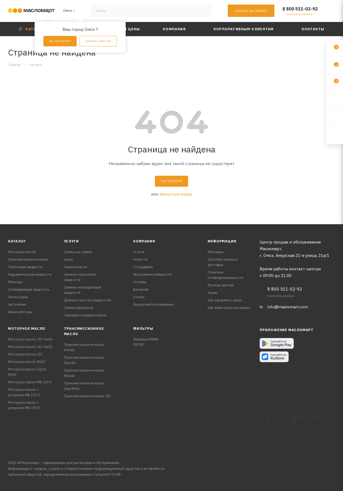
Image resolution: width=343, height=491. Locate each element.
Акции (212, 292)
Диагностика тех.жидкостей (87, 300)
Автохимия (17, 304)
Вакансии (140, 289)
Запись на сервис (78, 252)
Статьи (138, 297)
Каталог (17, 241)
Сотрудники (143, 267)
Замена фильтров (78, 307)
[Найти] (204, 10)
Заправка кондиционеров (85, 315)
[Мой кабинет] (332, 12)
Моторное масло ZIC (25, 354)
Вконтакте (273, 423)
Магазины (215, 252)
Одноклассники (328, 423)
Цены (68, 259)
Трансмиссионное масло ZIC (87, 396)
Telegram (301, 423)
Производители (221, 285)
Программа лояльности (152, 274)
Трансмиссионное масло (28, 259)
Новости (140, 259)
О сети (138, 252)
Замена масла (75, 267)
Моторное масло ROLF (26, 361)
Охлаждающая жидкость (28, 289)
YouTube (314, 423)
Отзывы (139, 282)
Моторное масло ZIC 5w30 (30, 346)
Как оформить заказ (225, 300)
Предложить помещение (153, 304)
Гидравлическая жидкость (29, 274)
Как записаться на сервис (229, 307)
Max (287, 423)
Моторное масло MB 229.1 (30, 382)
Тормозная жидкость (25, 267)
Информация (222, 241)
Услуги (71, 241)
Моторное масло (22, 252)
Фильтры (15, 282)
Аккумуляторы (20, 312)
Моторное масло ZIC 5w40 (30, 339)
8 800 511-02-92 (300, 9)
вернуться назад (175, 194)
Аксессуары (18, 297)
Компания (144, 241)
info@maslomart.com (287, 306)
